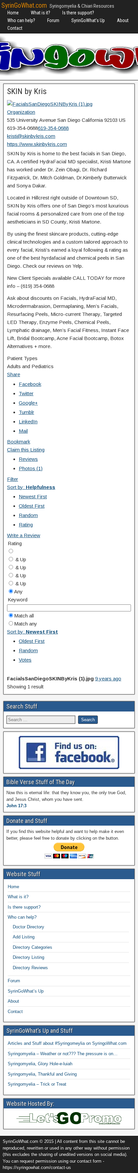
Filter (12, 479)
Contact (14, 28)
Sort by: (31, 487)
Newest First (33, 496)
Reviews (28, 459)
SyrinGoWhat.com (24, 5)
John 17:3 (16, 805)
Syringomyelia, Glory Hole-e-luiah (40, 1063)
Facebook (30, 384)
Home (13, 12)
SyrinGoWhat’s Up (88, 20)
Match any (25, 623)
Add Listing (23, 936)
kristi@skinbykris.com (31, 136)
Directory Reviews (30, 967)
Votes (25, 660)
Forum (53, 20)
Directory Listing (28, 957)
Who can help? (21, 20)
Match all (24, 615)
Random (28, 515)
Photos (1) (31, 468)
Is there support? (78, 12)
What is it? (40, 12)
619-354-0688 (53, 128)
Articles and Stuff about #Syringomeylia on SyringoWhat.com (67, 1043)
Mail (23, 431)
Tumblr (26, 412)
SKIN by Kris (27, 91)
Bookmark (18, 441)
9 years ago (108, 678)
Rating (26, 524)
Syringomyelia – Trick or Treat (37, 1084)
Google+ (28, 403)
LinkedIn (28, 421)
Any (18, 591)
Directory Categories (32, 947)
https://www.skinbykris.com (37, 144)
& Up (20, 559)
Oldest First (32, 506)
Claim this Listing (26, 449)
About (123, 20)
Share (13, 374)
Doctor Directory (28, 926)
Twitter (26, 393)
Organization (21, 112)
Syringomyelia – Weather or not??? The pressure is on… (63, 1053)
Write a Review (23, 535)
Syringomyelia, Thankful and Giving (42, 1074)
